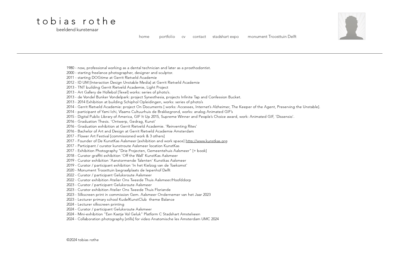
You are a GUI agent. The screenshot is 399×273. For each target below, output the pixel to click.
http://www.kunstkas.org (206, 140)
